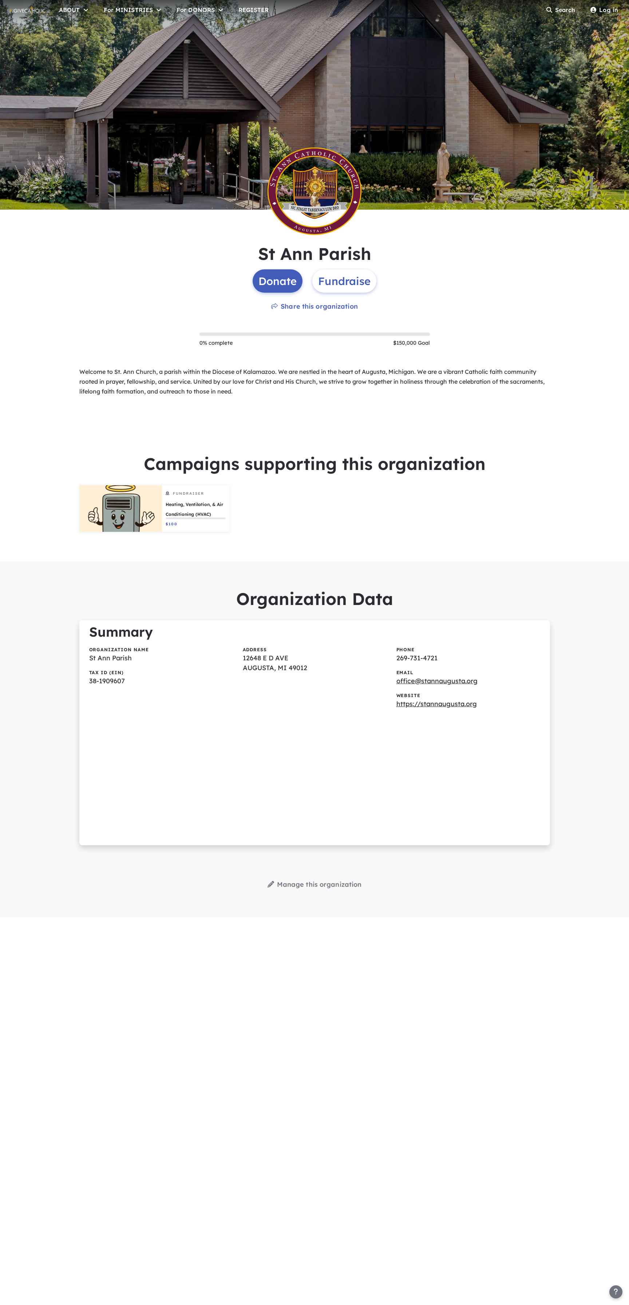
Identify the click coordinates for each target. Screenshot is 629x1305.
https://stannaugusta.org (436, 704)
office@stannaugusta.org (437, 681)
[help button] (615, 1291)
